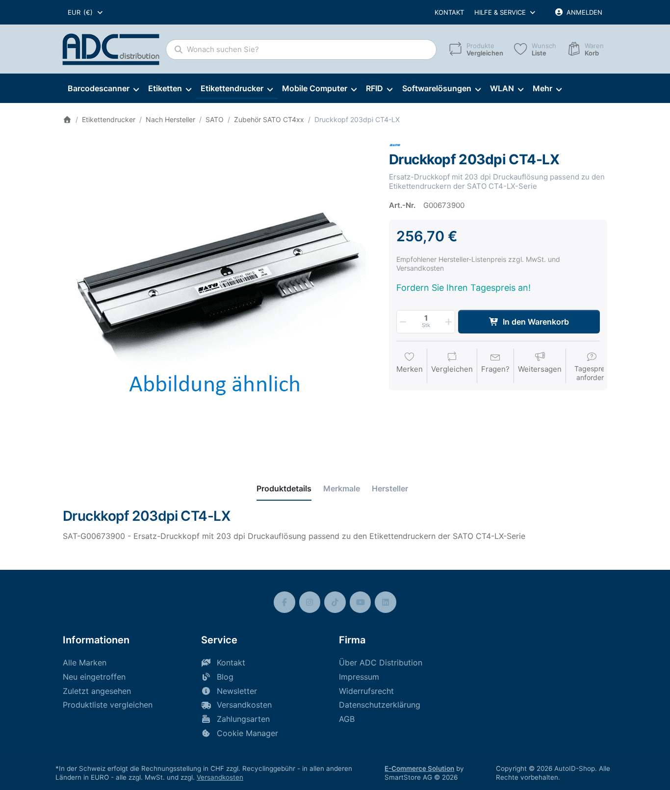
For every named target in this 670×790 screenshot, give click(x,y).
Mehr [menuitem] (542, 88)
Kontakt (449, 12)
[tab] (284, 488)
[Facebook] (284, 602)
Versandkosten (220, 777)
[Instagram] (310, 602)
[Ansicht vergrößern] (218, 295)
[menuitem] (103, 88)
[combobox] (86, 12)
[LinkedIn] (385, 602)
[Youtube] (360, 602)
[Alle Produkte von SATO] (395, 144)
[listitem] (218, 295)
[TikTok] (335, 602)
